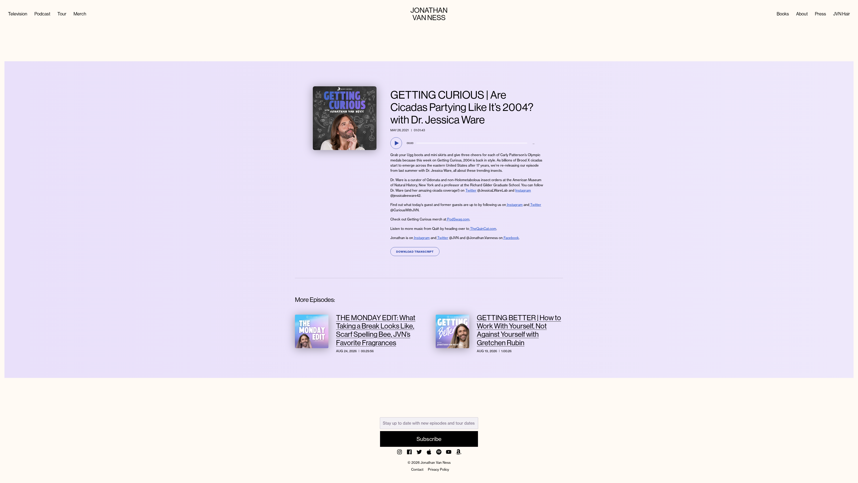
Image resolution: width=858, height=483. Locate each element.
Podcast (42, 14)
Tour (61, 14)
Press (820, 14)
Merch (80, 14)
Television (17, 14)
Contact (417, 469)
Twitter (470, 190)
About (802, 14)
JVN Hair (841, 14)
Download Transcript (414, 251)
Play (397, 143)
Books (783, 14)
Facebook (511, 238)
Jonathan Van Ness (429, 13)
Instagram (523, 190)
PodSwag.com (457, 219)
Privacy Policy (438, 469)
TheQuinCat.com (482, 229)
